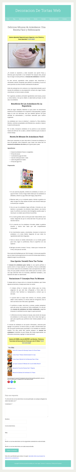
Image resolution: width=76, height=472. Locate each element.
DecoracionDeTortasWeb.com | (28, 463)
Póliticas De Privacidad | (57, 463)
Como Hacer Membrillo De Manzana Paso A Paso (25, 359)
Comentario (8, 404)
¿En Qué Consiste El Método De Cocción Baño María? (27, 363)
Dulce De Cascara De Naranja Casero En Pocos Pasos (26, 350)
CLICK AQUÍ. (31, 39)
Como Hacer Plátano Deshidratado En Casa (24, 355)
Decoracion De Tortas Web (38, 10)
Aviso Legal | (38, 463)
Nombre (7, 419)
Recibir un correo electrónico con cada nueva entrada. (19, 446)
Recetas (14, 388)
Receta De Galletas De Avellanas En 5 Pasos (24, 372)
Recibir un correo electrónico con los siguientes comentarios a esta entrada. (25, 441)
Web (6, 432)
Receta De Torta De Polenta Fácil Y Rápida (24, 368)
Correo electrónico (10, 426)
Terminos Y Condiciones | (46, 463)
